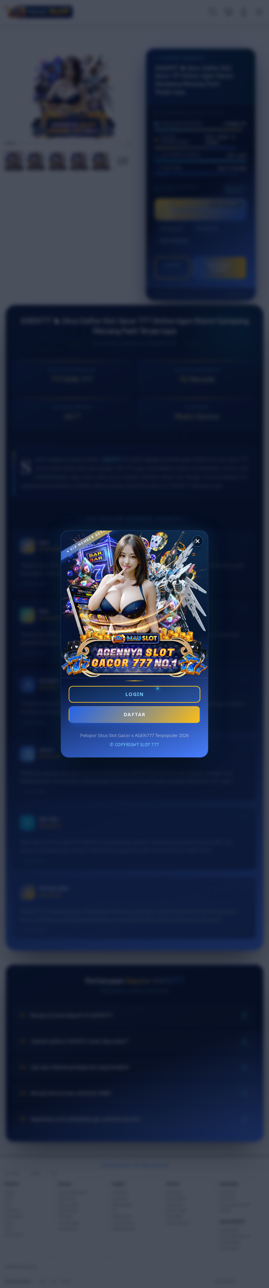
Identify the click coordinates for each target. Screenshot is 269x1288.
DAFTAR (135, 714)
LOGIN (134, 694)
